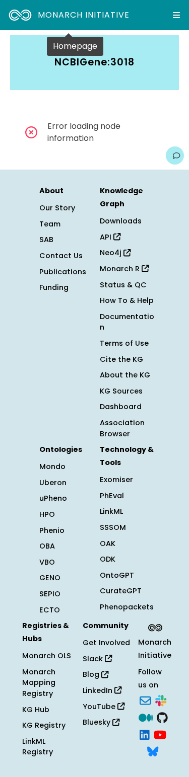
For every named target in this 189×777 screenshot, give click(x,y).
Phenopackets (127, 607)
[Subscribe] (145, 700)
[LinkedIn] (145, 734)
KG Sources (121, 391)
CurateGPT (121, 591)
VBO (47, 562)
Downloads (121, 221)
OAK (107, 543)
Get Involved (106, 643)
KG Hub (35, 710)
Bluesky (97, 722)
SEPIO (49, 594)
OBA (47, 546)
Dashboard (121, 407)
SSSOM (113, 527)
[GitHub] (162, 717)
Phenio (52, 530)
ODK (107, 559)
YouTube (100, 707)
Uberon (53, 483)
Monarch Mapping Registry (38, 682)
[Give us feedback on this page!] (175, 155)
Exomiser (116, 480)
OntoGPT (117, 575)
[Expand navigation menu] (176, 15)
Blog (92, 674)
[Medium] (146, 717)
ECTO (49, 610)
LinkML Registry (37, 746)
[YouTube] (160, 734)
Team (49, 224)
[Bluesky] (152, 751)
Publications (62, 272)
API (106, 237)
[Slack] (160, 700)
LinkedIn (98, 690)
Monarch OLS (46, 656)
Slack (94, 659)
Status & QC (123, 285)
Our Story (57, 208)
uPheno (53, 498)
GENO (49, 578)
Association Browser (122, 428)
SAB (46, 240)
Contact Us (61, 256)
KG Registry (44, 725)
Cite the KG (121, 359)
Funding (54, 287)
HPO (47, 514)
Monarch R (121, 269)
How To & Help (127, 300)
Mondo (52, 466)
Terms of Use (124, 343)
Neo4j (111, 253)
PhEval (112, 496)
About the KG (125, 375)
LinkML (111, 511)
